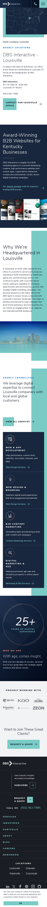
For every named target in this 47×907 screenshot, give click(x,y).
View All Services (18, 421)
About (7, 836)
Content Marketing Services (19, 540)
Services (10, 816)
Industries (11, 823)
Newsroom (11, 855)
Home (5, 41)
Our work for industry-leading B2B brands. (21, 188)
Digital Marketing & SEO (15, 563)
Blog (6, 842)
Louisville (24, 41)
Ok (20, 903)
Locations (14, 41)
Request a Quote (21, 744)
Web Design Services (16, 467)
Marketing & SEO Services (18, 583)
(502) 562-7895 (10, 93)
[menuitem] (23, 817)
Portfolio (11, 829)
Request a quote (19, 800)
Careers (9, 848)
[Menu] (43, 4)
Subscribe (21, 785)
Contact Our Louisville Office (21, 104)
